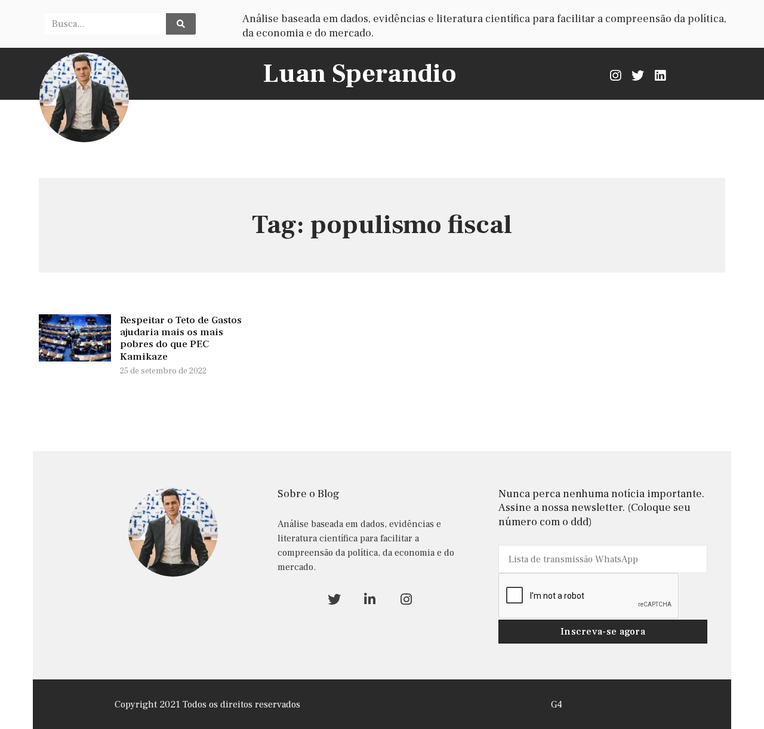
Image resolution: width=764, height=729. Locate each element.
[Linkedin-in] (369, 599)
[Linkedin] (659, 75)
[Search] (181, 24)
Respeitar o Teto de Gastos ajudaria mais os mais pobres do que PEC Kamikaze (181, 338)
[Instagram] (615, 75)
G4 (556, 704)
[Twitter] (637, 75)
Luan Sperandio (360, 74)
